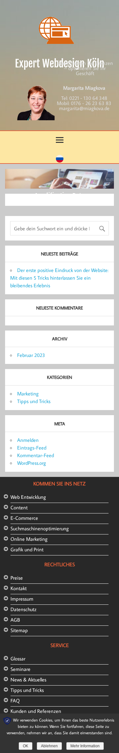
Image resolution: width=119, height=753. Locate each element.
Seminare (20, 669)
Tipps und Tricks (33, 401)
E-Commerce (24, 518)
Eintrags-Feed (31, 447)
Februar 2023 (31, 355)
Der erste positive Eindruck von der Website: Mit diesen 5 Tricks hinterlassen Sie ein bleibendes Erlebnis (59, 278)
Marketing (28, 393)
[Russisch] (59, 160)
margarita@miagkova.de (84, 108)
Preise (16, 578)
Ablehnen (49, 746)
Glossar (17, 658)
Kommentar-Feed (35, 455)
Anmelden (28, 440)
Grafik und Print (26, 549)
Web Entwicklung (28, 497)
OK (25, 746)
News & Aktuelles (28, 679)
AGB (15, 620)
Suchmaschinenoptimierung (39, 528)
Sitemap (19, 630)
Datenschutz (23, 609)
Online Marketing (29, 539)
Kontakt (18, 588)
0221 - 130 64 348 (88, 98)
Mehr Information (85, 746)
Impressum (21, 599)
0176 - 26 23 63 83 (91, 103)
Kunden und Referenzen (35, 711)
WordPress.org (31, 463)
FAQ (15, 700)
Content (19, 507)
